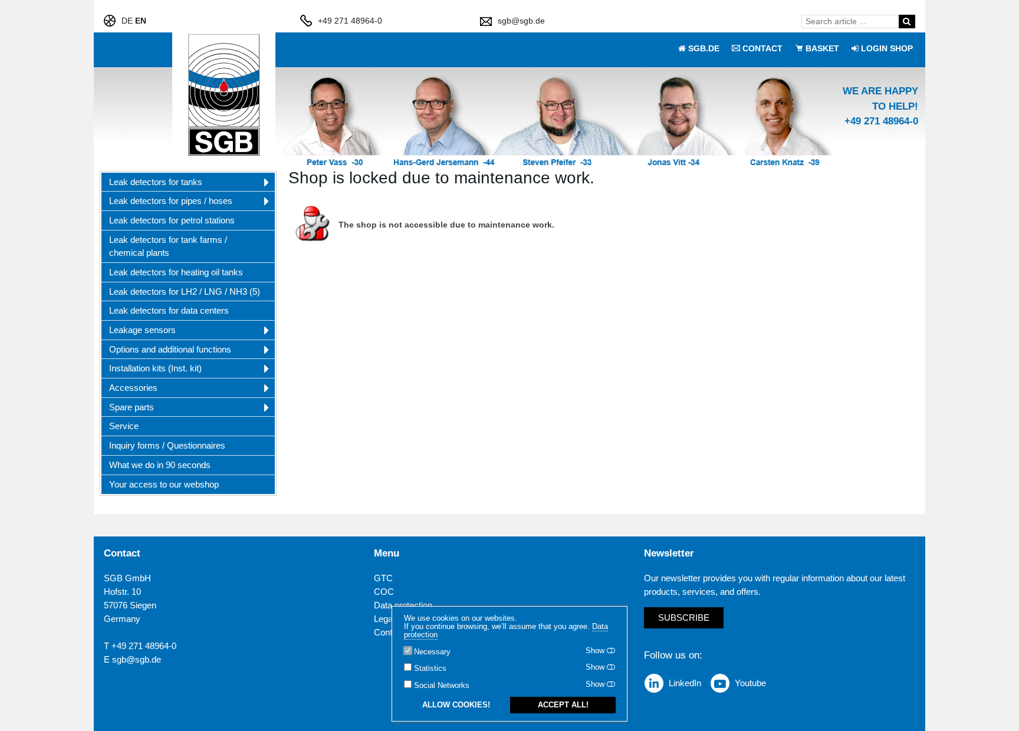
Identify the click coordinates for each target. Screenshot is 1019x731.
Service (124, 426)
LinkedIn (685, 683)
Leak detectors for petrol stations (172, 220)
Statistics (430, 668)
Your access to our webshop (164, 484)
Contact (389, 632)
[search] (906, 21)
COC (384, 592)
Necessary (432, 652)
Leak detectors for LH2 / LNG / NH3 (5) (184, 292)
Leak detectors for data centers (169, 310)
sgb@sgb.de (521, 20)
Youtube (750, 683)
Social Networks (441, 685)
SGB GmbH (127, 578)
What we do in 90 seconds (160, 465)
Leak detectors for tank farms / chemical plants (168, 246)
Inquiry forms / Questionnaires (167, 445)
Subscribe (683, 618)
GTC (383, 578)
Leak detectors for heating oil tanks (176, 272)
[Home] (224, 95)
